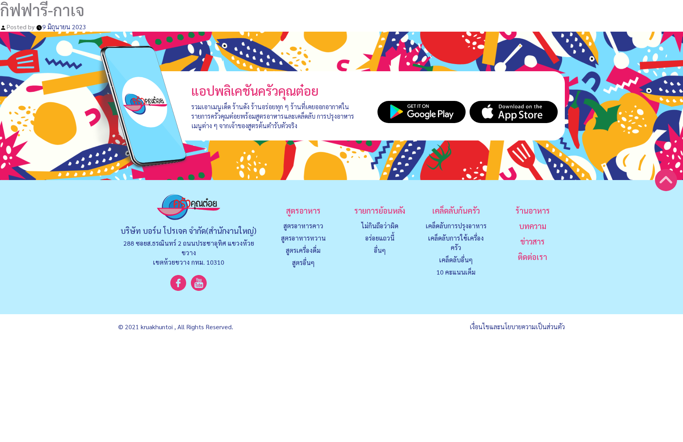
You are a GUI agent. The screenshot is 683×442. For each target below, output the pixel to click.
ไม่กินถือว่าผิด (379, 226)
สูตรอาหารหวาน (303, 238)
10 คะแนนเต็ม (455, 272)
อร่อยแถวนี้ (379, 238)
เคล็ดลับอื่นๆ (456, 260)
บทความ (532, 226)
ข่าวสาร (532, 241)
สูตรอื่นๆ (303, 262)
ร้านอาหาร (532, 210)
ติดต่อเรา (532, 257)
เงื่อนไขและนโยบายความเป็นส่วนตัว (517, 326)
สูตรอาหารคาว (303, 226)
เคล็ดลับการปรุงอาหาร (456, 226)
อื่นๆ (380, 250)
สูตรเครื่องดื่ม (303, 250)
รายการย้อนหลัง (379, 210)
